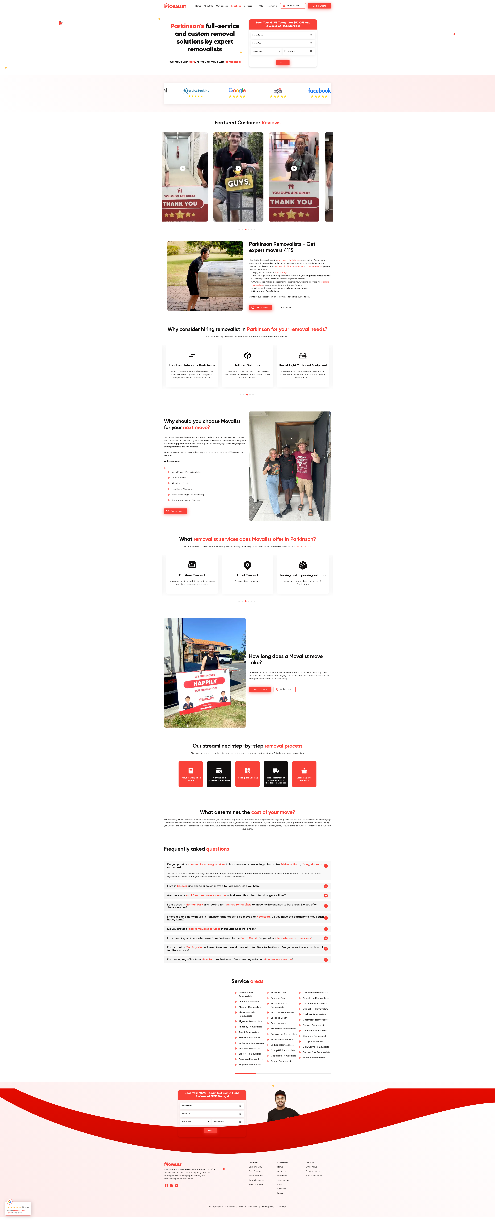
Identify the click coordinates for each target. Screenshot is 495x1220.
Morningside (194, 947)
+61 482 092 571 (294, 6)
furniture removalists (237, 904)
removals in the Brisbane (289, 260)
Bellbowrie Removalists (251, 1043)
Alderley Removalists (250, 1007)
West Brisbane (256, 1185)
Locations (236, 6)
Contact (281, 1189)
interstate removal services (293, 938)
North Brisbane (256, 1176)
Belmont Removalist (250, 1048)
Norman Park (194, 904)
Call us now (262, 308)
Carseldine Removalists (315, 998)
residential (280, 267)
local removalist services (204, 929)
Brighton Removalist (250, 1065)
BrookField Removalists (283, 1029)
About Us (208, 6)
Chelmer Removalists (314, 1014)
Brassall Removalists (250, 1054)
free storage (281, 273)
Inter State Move (314, 1176)
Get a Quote (319, 6)
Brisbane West (279, 1023)
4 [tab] (249, 229)
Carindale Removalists (315, 993)
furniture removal (314, 267)
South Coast (249, 938)
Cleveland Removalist (315, 1031)
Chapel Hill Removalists (315, 1009)
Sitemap (282, 1207)
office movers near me (277, 959)
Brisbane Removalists (282, 1012)
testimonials (283, 1180)
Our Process (222, 6)
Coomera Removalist (314, 1036)
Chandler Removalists (315, 1003)
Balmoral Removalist (250, 1038)
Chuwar (182, 886)
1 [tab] (239, 229)
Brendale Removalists (250, 1059)
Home (198, 6)
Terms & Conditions (248, 1207)
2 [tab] (243, 229)
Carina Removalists (281, 1061)
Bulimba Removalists (282, 1039)
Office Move (311, 1167)
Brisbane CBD (278, 993)
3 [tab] (246, 229)
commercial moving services (206, 864)
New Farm (208, 959)
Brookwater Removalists (284, 1034)
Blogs (280, 1193)
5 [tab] (252, 229)
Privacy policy (267, 1207)
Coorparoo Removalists (316, 1041)
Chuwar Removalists (314, 1025)
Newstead (263, 916)
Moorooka (317, 864)
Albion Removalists (249, 1002)
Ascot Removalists (249, 1032)
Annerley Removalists (250, 1027)
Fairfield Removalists (314, 1058)
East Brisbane (255, 1171)
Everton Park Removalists (316, 1052)
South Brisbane (256, 1180)
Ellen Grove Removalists (316, 1047)
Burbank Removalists (282, 1045)
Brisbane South (279, 1018)
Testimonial (271, 6)
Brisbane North (290, 864)
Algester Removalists (250, 1021)
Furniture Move (313, 1171)
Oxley (305, 864)
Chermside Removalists (315, 1020)
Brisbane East (278, 998)
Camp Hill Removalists (283, 1050)
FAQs (260, 6)
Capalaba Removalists (283, 1056)
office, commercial (294, 267)
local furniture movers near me (206, 895)
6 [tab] (255, 229)
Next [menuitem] (283, 63)
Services (248, 6)
